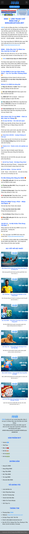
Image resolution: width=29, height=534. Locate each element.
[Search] (27, 2)
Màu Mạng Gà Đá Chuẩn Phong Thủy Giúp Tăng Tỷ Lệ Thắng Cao (14, 269)
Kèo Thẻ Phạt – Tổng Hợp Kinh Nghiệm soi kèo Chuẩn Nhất (14, 295)
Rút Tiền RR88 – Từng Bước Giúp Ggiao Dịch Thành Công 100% (14, 321)
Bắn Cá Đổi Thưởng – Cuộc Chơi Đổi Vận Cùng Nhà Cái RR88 (14, 373)
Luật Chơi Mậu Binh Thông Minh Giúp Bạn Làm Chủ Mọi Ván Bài (14, 399)
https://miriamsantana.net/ (16, 236)
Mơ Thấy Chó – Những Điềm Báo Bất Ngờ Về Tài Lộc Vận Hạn (14, 347)
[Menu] (2, 2)
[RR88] (14, 2)
